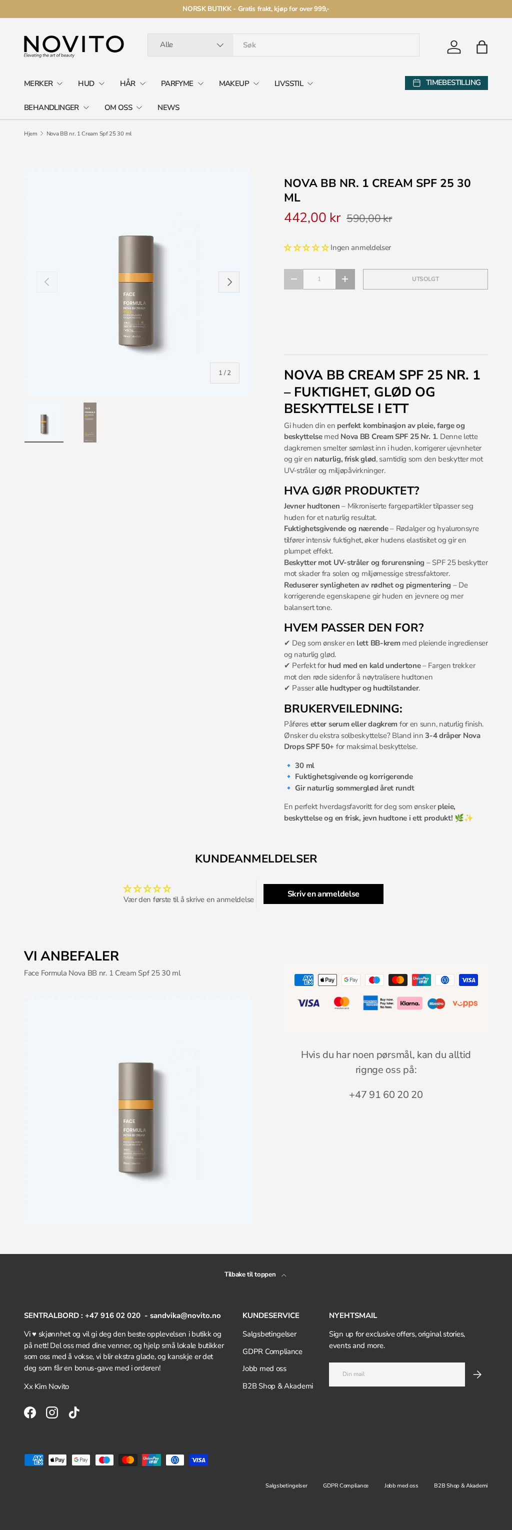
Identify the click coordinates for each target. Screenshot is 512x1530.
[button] (482, 47)
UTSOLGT (425, 279)
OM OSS (118, 107)
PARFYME (177, 83)
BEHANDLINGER (51, 107)
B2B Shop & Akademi (277, 1386)
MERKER (38, 83)
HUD (86, 83)
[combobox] (283, 45)
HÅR (128, 83)
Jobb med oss (264, 1369)
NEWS (169, 107)
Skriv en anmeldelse (324, 894)
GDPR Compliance (272, 1351)
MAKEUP (234, 83)
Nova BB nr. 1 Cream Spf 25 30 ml (89, 133)
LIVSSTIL (288, 83)
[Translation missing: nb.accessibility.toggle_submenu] (60, 84)
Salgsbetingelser (269, 1334)
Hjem (31, 133)
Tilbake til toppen (251, 1274)
